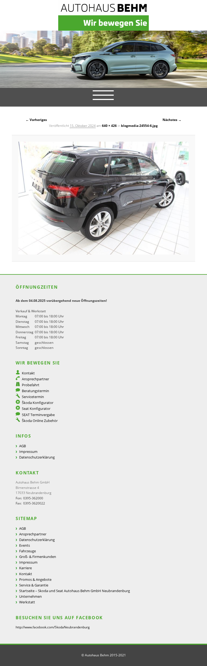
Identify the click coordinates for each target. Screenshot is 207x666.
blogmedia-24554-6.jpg (139, 125)
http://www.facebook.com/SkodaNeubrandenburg (53, 627)
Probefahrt (30, 384)
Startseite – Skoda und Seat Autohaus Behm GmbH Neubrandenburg (74, 590)
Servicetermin (33, 396)
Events (24, 545)
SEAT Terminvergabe (38, 414)
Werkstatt (27, 602)
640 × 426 (109, 125)
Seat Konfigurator (36, 408)
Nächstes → (172, 119)
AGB (22, 445)
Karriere (25, 567)
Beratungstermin (35, 390)
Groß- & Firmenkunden (37, 556)
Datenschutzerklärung (37, 457)
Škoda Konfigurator (37, 402)
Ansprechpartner (35, 379)
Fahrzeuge (27, 551)
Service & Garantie (33, 585)
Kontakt (28, 373)
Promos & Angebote (35, 579)
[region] (103, 59)
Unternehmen (30, 596)
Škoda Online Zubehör (40, 420)
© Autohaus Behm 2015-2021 (103, 655)
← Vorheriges (36, 119)
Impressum (28, 451)
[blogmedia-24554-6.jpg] (103, 198)
